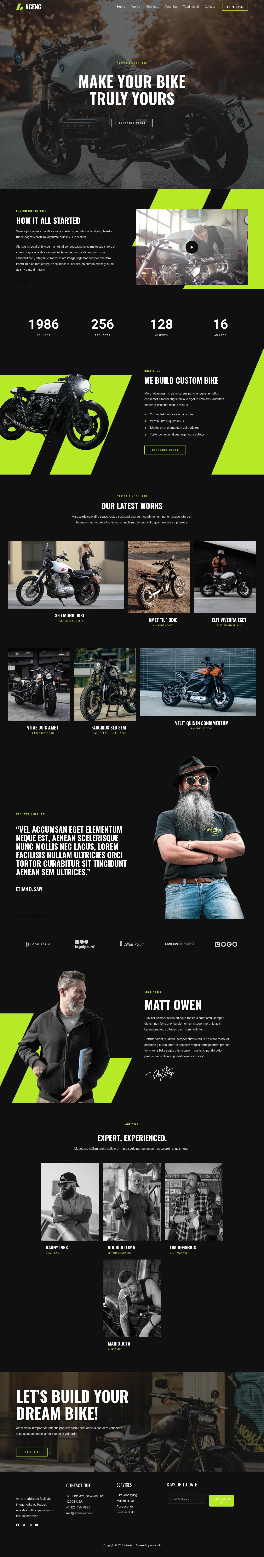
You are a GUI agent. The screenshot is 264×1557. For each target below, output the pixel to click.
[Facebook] (17, 1525)
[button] (235, 7)
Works (135, 7)
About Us (170, 7)
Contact (210, 7)
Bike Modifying (127, 1495)
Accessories (125, 1506)
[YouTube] (36, 1525)
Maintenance (125, 1500)
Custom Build (126, 1512)
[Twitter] (23, 1525)
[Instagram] (30, 1525)
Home (121, 7)
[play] (192, 247)
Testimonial (191, 7)
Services (152, 7)
